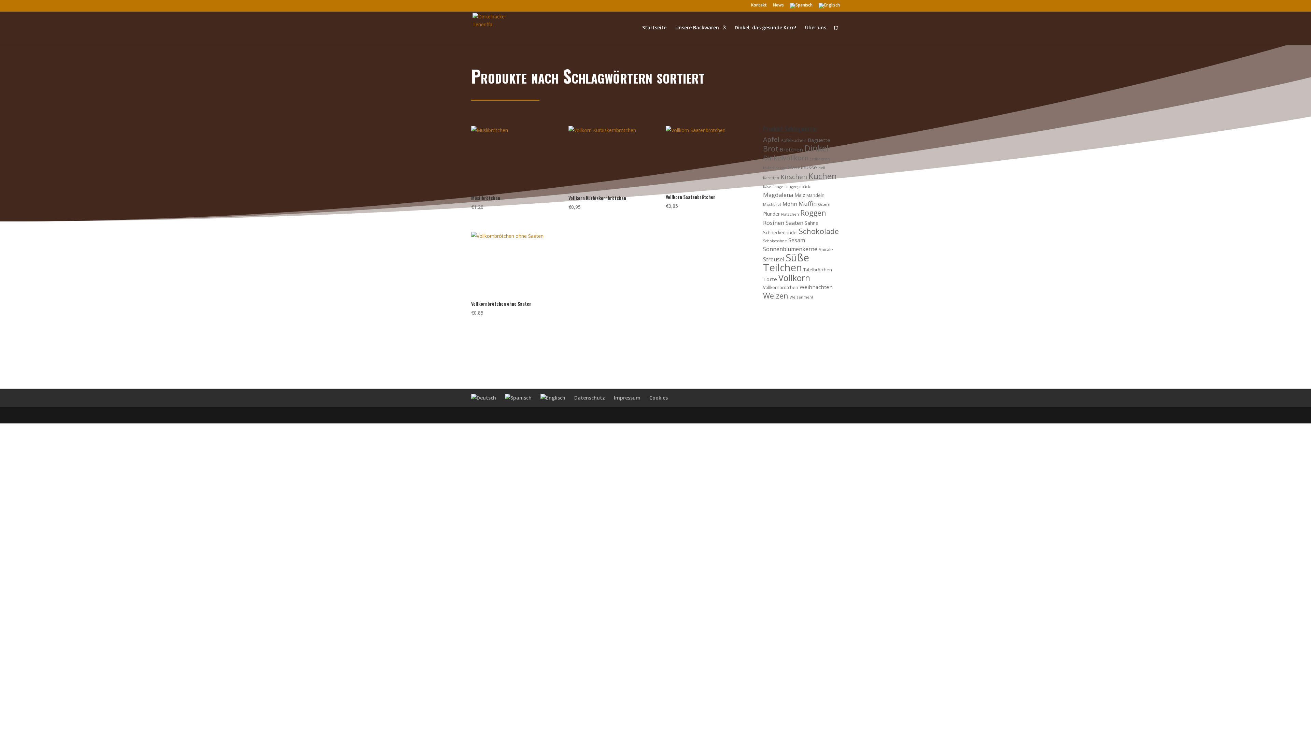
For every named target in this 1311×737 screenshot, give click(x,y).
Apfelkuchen (793, 140)
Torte (770, 279)
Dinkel (816, 148)
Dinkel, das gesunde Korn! (765, 28)
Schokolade (819, 231)
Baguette (819, 139)
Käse (767, 186)
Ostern (824, 204)
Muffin (808, 203)
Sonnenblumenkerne (790, 249)
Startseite (654, 28)
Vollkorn (794, 278)
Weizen (775, 296)
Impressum (627, 397)
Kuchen (822, 176)
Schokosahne (775, 241)
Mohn (790, 203)
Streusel (773, 259)
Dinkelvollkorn (785, 157)
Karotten (771, 177)
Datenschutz (589, 397)
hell (821, 167)
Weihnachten (816, 287)
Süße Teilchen (786, 262)
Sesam (796, 240)
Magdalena (778, 195)
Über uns (815, 28)
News (778, 5)
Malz (799, 195)
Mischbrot (772, 204)
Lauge (778, 186)
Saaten (794, 223)
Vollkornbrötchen (780, 287)
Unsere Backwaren (697, 28)
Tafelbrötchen (817, 270)
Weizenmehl (801, 297)
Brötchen (791, 149)
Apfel (771, 139)
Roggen (813, 213)
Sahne (811, 223)
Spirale (826, 249)
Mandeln (815, 195)
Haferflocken (775, 167)
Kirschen (793, 176)
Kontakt (759, 5)
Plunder (771, 214)
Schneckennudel (780, 232)
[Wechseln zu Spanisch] (801, 7)
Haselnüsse (802, 167)
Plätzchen (790, 214)
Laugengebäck (797, 186)
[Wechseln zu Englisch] (829, 7)
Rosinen (773, 223)
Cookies (658, 397)
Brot (770, 149)
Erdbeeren (820, 159)
